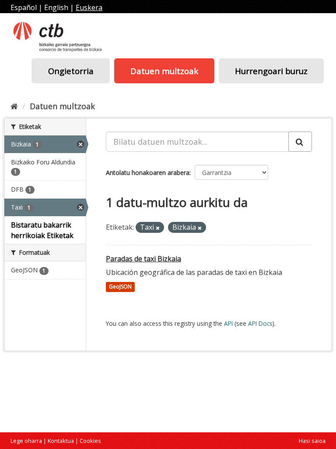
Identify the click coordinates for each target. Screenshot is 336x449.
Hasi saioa (312, 441)
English (56, 7)
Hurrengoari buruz (271, 70)
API (228, 323)
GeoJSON (120, 287)
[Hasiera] (14, 106)
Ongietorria (71, 70)
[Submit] (300, 142)
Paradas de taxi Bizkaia (143, 259)
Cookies (90, 441)
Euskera (89, 7)
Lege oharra (26, 441)
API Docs (260, 323)
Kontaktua (61, 441)
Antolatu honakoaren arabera (147, 172)
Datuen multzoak (164, 70)
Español (23, 7)
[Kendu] (158, 227)
